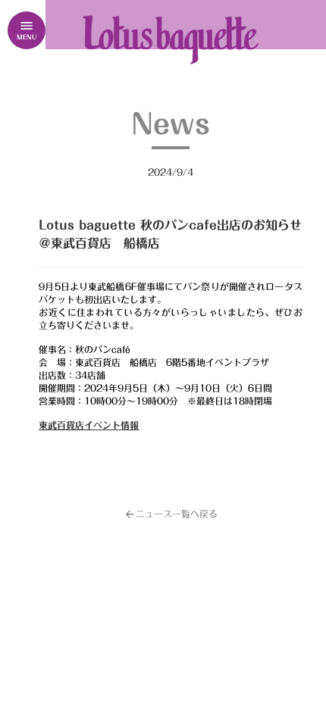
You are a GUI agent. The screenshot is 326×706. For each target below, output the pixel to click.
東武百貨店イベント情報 (89, 425)
